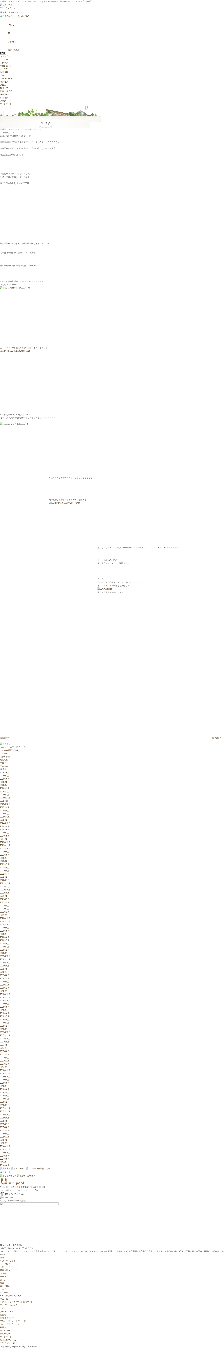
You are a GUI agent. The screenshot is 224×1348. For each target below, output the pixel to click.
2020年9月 (4, 928)
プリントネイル (7, 1311)
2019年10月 (5, 962)
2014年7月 (4, 1162)
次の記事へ (5, 738)
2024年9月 (4, 826)
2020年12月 (5, 918)
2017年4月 (4, 1057)
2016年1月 (4, 1105)
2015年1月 (4, 1143)
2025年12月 (5, 798)
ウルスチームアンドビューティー (15, 747)
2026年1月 (4, 795)
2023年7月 (4, 858)
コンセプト (5, 56)
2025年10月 (5, 804)
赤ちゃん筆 (5, 1333)
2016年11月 (5, 1073)
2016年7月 (4, 1086)
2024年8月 (4, 829)
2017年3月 (4, 1061)
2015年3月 (4, 1137)
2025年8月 (4, 810)
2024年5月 (4, 836)
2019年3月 (4, 985)
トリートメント (7, 1267)
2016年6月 (4, 1089)
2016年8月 (4, 1083)
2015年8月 (4, 1121)
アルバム (4, 766)
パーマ (3, 1276)
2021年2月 (4, 912)
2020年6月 (4, 937)
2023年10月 (5, 848)
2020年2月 (4, 950)
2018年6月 (4, 1013)
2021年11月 (5, 886)
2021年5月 (4, 902)
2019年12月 (5, 956)
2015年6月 (4, 1127)
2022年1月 (4, 880)
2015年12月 (5, 1108)
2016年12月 (5, 1070)
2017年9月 (4, 1042)
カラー (3, 1273)
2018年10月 (5, 1000)
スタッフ (4, 63)
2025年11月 (5, 801)
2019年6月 (4, 975)
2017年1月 (4, 1067)
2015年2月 (4, 1140)
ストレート (5, 1280)
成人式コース (6, 1330)
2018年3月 (4, 1023)
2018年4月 (4, 1019)
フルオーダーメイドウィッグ (13, 1321)
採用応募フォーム (8, 1340)
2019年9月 (4, 966)
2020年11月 (5, 921)
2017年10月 (5, 1038)
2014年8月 (4, 1159)
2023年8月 (4, 855)
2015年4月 (4, 1133)
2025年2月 (4, 820)
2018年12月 (5, 994)
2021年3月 (4, 909)
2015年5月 (4, 1130)
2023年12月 (5, 842)
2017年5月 (4, 1054)
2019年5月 (4, 978)
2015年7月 (4, 1124)
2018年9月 (4, 1004)
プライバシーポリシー (10, 1343)
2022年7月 (4, 874)
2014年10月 (5, 1153)
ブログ (3, 75)
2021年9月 (4, 893)
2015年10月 (5, 1114)
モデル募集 (5, 756)
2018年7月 (4, 1010)
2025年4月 (4, 817)
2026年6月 (4, 779)
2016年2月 (4, 1102)
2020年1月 (4, 953)
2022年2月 (4, 877)
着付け (3, 1327)
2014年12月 (5, 1146)
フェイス (4, 1299)
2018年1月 (4, 1029)
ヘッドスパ (5, 1264)
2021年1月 (4, 915)
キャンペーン (6, 78)
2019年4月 (4, 981)
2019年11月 (5, 959)
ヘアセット (5, 1292)
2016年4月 (4, 1095)
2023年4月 (4, 867)
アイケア (4, 1308)
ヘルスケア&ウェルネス (10, 1296)
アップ (3, 1289)
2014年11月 (5, 1149)
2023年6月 (4, 861)
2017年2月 (4, 1064)
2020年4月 (4, 943)
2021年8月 (4, 896)
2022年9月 (4, 871)
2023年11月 (5, 845)
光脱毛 (3, 1315)
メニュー (4, 59)
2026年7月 (4, 776)
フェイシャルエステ (9, 1305)
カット (3, 1257)
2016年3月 (4, 1099)
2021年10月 (5, 890)
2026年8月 (4, 772)
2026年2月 (4, 791)
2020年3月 (4, 947)
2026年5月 (4, 782)
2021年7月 (4, 899)
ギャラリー (5, 69)
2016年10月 (5, 1077)
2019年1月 (4, 991)
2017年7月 (4, 1048)
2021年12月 (5, 883)
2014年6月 (4, 1165)
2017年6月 (4, 1051)
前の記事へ (217, 738)
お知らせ (4, 760)
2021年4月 (4, 905)
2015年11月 (5, 1111)
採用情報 (4, 72)
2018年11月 (5, 997)
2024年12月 (5, 823)
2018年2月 (4, 1026)
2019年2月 (4, 988)
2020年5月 (4, 940)
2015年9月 (4, 1118)
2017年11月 (5, 1035)
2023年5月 (4, 864)
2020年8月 (4, 931)
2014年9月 (4, 1156)
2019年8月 (4, 969)
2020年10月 (5, 924)
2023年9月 (4, 852)
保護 (2, 1283)
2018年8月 (4, 1007)
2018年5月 (4, 1016)
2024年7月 (4, 832)
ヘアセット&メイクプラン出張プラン (16, 1302)
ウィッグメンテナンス (10, 1324)
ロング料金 (5, 1286)
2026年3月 (4, 788)
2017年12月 (5, 1032)
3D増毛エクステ (7, 1318)
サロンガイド (6, 66)
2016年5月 (4, 1092)
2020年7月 (4, 934)
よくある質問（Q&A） (10, 750)
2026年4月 (4, 785)
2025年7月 (4, 813)
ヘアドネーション (8, 1261)
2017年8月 (4, 1045)
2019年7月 (4, 972)
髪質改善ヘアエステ (9, 1270)
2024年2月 (4, 839)
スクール (4, 753)
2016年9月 (4, 1080)
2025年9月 (4, 807)
